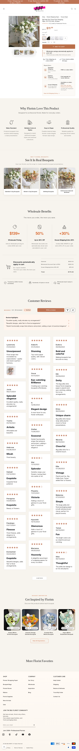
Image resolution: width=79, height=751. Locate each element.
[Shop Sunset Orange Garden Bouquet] (30, 619)
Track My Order (58, 692)
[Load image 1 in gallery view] (16, 52)
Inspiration (31, 688)
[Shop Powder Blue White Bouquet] (48, 619)
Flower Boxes (7, 688)
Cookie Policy (29, 747)
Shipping (56, 684)
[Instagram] (3, 734)
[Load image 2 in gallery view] (21, 52)
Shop (43, 17)
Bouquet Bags (7, 684)
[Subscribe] (34, 725)
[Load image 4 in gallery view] (31, 52)
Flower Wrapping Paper (53, 17)
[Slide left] (12, 52)
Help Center (57, 680)
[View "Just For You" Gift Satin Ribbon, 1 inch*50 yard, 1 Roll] (49, 627)
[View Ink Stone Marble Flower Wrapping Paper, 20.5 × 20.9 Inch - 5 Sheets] (27, 615)
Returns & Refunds (59, 688)
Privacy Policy (6, 747)
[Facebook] (29, 734)
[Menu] (3, 8)
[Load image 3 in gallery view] (26, 52)
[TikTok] (16, 734)
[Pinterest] (10, 734)
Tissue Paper (64, 17)
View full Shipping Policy (52, 93)
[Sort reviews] (73, 310)
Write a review (51, 310)
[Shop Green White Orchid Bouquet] (12, 619)
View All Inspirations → (39, 641)
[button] (71, 8)
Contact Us (56, 696)
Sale (4, 704)
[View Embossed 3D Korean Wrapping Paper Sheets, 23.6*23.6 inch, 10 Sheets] (48, 615)
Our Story (31, 680)
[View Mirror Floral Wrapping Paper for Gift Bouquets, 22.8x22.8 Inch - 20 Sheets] (70, 622)
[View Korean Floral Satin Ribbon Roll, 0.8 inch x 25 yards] (12, 627)
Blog (29, 692)
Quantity (44, 42)
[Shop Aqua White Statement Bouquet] (66, 619)
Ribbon (5, 692)
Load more (39, 578)
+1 (65, 38)
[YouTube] (23, 734)
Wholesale (31, 684)
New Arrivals (7, 700)
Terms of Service (18, 747)
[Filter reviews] (67, 310)
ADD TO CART (60, 46)
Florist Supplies (8, 696)
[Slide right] (36, 52)
